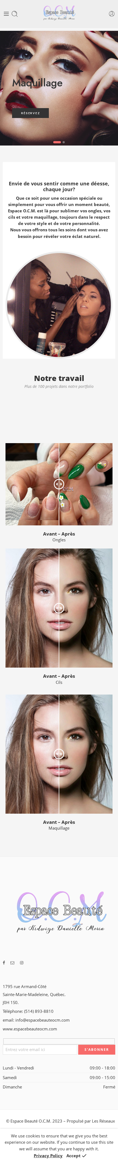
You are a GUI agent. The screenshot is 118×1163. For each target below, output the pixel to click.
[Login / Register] (111, 13)
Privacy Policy (48, 1155)
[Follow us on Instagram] (21, 962)
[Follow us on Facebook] (4, 962)
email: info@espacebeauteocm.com (36, 1020)
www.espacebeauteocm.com (30, 1029)
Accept (73, 1155)
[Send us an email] (12, 962)
